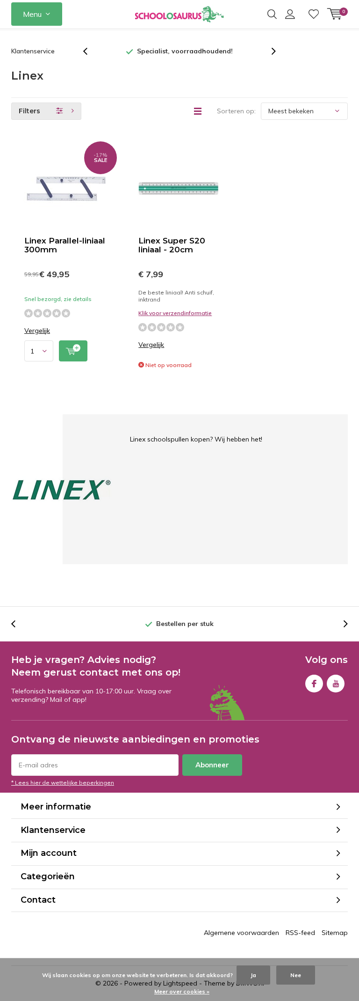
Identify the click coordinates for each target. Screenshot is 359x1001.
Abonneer (212, 764)
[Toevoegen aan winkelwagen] (73, 350)
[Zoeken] (272, 14)
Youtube (336, 683)
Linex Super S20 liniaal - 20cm (171, 245)
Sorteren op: (236, 111)
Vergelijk (37, 331)
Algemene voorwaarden (241, 932)
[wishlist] (314, 14)
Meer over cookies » (181, 991)
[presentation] (90, 51)
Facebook (314, 683)
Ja (253, 975)
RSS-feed (300, 932)
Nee (295, 975)
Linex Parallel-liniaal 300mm (64, 245)
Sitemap (335, 932)
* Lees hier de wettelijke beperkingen (62, 782)
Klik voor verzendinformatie (175, 312)
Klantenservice (33, 51)
